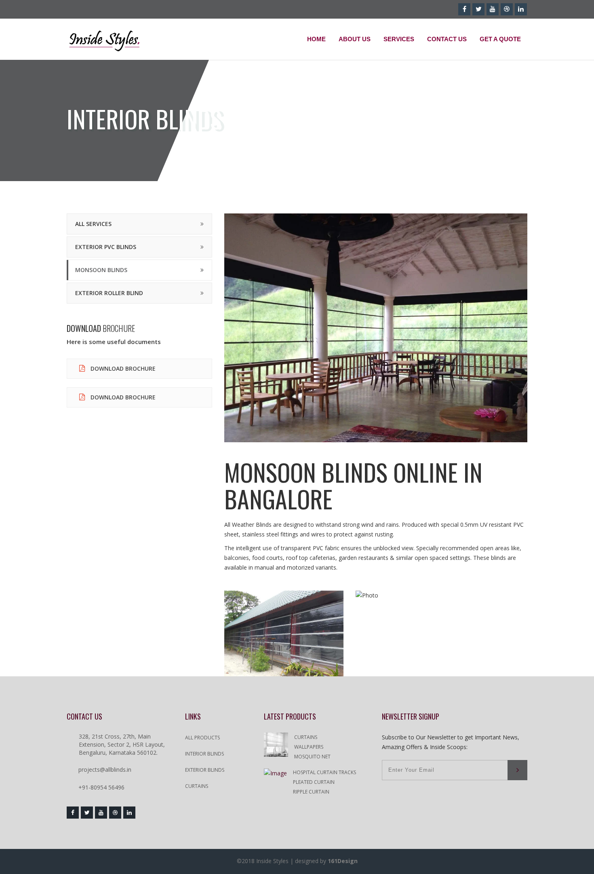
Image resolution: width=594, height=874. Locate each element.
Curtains (196, 786)
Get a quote (500, 39)
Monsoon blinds (101, 270)
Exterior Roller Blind (109, 293)
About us (355, 39)
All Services (93, 224)
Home (316, 39)
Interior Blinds (204, 753)
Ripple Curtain (311, 791)
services (398, 39)
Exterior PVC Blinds (105, 247)
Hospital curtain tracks (324, 772)
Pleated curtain (314, 782)
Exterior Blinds (204, 769)
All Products (202, 737)
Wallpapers (308, 746)
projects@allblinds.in (104, 769)
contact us (447, 39)
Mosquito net (312, 756)
